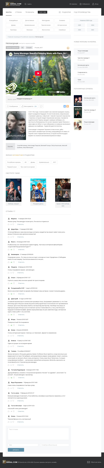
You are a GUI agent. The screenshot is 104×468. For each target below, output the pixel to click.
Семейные (62, 30)
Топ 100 (42, 12)
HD (26, 162)
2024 (92, 25)
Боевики (62, 20)
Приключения (45, 25)
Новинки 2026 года (86, 20)
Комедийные (13, 20)
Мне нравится (30, 106)
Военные (30, 30)
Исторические (62, 25)
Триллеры (13, 30)
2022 (92, 30)
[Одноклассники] (67, 106)
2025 (79, 25)
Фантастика (46, 30)
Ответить (20, 224)
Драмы (13, 25)
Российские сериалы (14, 162)
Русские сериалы (13, 4)
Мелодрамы (46, 20)
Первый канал (12, 167)
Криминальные (30, 25)
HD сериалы (73, 4)
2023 (79, 30)
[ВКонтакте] (64, 106)
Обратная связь (96, 462)
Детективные (29, 20)
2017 (54, 162)
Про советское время (28, 167)
